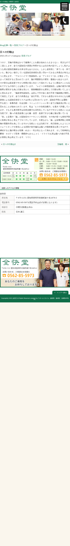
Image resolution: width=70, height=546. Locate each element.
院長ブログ (26, 56)
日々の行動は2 (9, 144)
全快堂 (15, 298)
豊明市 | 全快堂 (14, 1)
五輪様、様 (62, 144)
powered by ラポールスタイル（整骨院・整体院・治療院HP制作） (50, 299)
